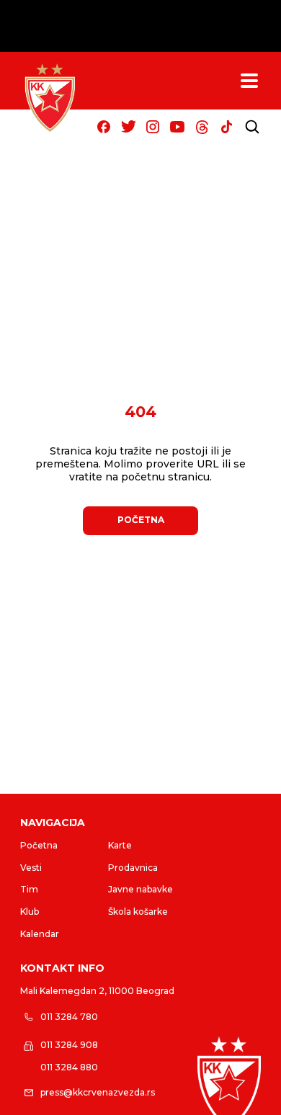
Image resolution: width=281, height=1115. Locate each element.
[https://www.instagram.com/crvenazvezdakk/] (152, 126)
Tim (29, 889)
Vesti (31, 867)
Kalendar (39, 933)
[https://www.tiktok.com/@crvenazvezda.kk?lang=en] (226, 126)
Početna (39, 845)
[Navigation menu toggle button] (249, 80)
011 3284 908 (69, 1044)
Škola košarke (138, 911)
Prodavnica (133, 867)
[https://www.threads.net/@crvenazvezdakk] (201, 126)
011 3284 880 (69, 1067)
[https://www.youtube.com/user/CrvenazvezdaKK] (177, 126)
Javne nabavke (140, 889)
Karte (120, 845)
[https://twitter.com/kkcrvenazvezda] (128, 126)
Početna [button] (140, 519)
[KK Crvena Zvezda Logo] (49, 98)
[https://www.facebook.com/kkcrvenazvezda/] (103, 126)
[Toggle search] (252, 126)
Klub (29, 911)
